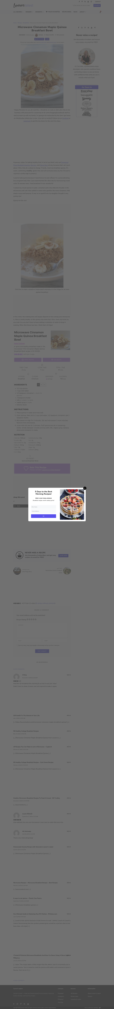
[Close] (84, 488)
